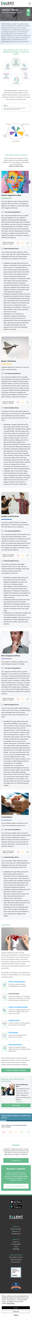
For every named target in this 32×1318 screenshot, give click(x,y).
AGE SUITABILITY (16, 1262)
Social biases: (13, 1032)
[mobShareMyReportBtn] (28, 14)
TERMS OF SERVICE (16, 1259)
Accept (16, 1308)
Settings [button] (16, 1315)
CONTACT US (16, 1231)
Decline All (16, 1311)
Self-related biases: (15, 1044)
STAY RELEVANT (16, 1244)
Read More (19, 1101)
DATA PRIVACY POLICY (16, 1257)
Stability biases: (14, 1020)
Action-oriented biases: (16, 981)
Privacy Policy (10, 1303)
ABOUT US (16, 1242)
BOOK (16, 1246)
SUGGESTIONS (16, 1233)
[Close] (29, 1296)
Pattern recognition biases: (18, 1007)
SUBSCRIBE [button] (16, 1249)
